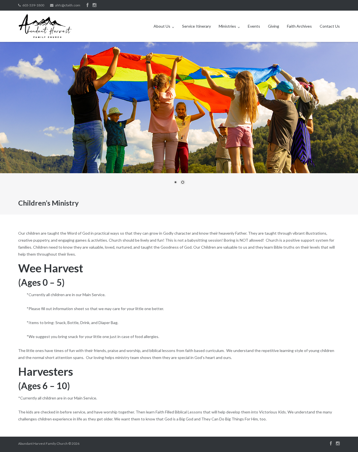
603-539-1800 (33, 5)
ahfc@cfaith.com (67, 5)
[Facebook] (87, 5)
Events (254, 26)
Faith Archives (299, 26)
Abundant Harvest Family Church (43, 443)
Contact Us (330, 26)
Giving (273, 26)
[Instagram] (94, 5)
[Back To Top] (344, 438)
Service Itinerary (196, 26)
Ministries (227, 26)
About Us (162, 26)
